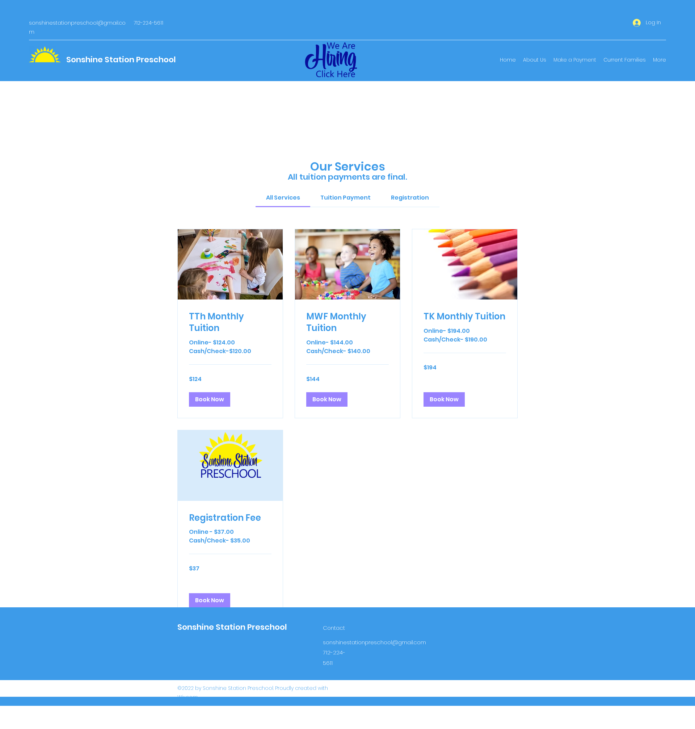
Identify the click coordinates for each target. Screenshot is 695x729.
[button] (209, 399)
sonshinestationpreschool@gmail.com (374, 642)
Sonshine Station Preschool (121, 59)
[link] (283, 197)
